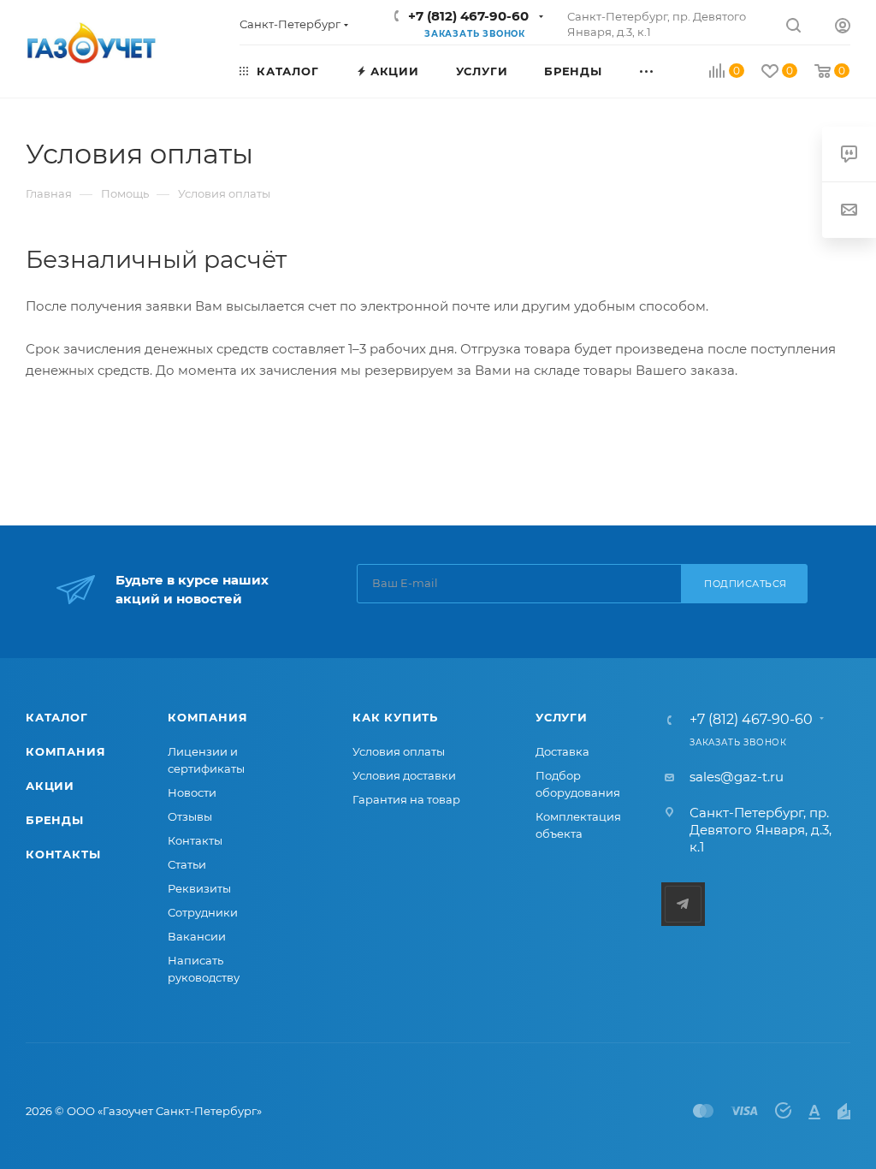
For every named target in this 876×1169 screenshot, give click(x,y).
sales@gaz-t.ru (737, 776)
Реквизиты (199, 888)
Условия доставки (404, 775)
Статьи (187, 864)
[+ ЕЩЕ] (665, 70)
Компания (65, 751)
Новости (192, 792)
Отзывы (190, 816)
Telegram (683, 904)
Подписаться (745, 584)
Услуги (562, 717)
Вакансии (197, 936)
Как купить (395, 717)
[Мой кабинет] (842, 28)
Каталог (57, 717)
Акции (50, 785)
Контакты (63, 854)
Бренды (55, 820)
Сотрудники (203, 912)
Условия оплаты (398, 751)
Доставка (562, 751)
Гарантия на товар (406, 799)
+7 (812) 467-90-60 (468, 16)
